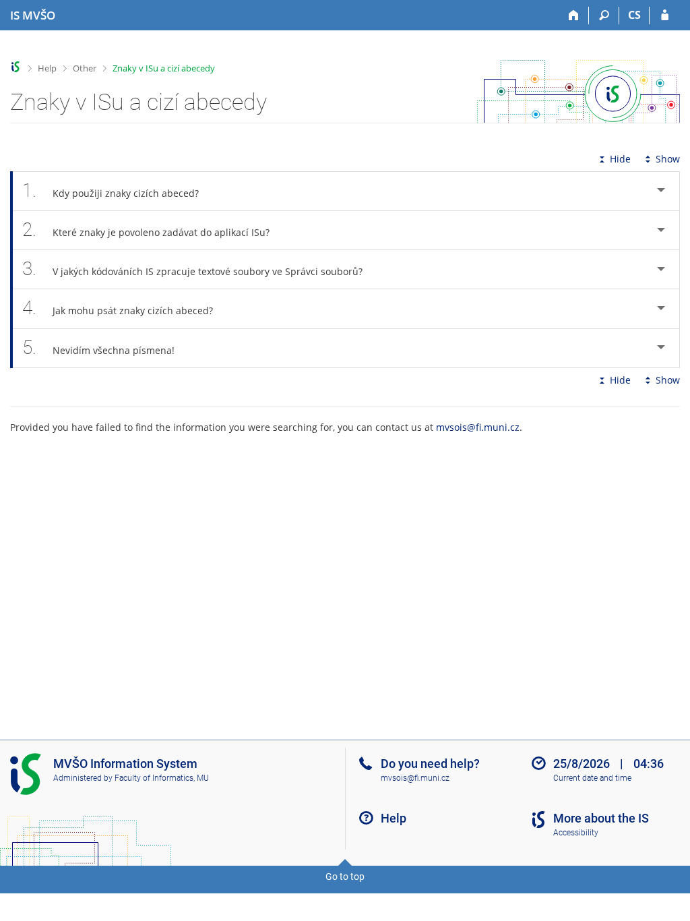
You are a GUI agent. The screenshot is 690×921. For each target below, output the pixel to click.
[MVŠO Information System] (16, 67)
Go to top (345, 876)
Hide (620, 158)
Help (47, 68)
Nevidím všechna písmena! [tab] (98, 347)
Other (84, 68)
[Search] (604, 15)
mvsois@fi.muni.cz (478, 427)
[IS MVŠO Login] (665, 15)
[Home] (574, 15)
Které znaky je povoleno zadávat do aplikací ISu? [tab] (146, 229)
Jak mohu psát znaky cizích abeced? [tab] (117, 308)
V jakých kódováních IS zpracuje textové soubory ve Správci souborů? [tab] (192, 269)
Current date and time (592, 778)
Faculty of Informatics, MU (162, 778)
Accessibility (575, 832)
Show (668, 158)
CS (634, 14)
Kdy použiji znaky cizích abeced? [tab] (110, 190)
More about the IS (601, 818)
